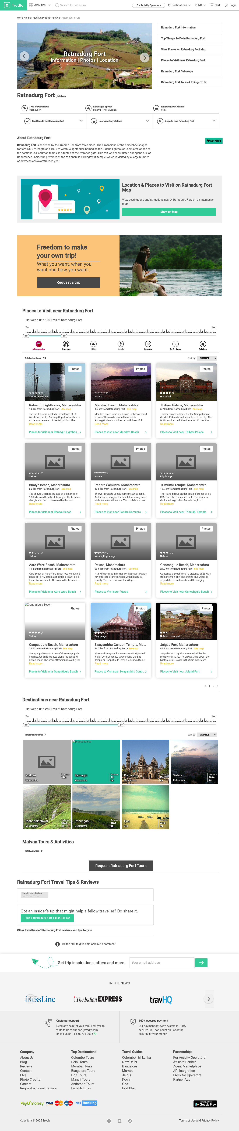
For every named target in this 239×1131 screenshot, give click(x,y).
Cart (217, 5)
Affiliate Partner (184, 1062)
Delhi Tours (79, 1062)
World (20, 17)
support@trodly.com (85, 1030)
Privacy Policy (210, 1120)
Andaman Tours (82, 1084)
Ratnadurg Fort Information (178, 27)
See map (66, 409)
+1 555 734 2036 (83, 1034)
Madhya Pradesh (42, 17)
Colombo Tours (82, 1058)
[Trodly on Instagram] (119, 1121)
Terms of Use (187, 1120)
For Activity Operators (148, 5)
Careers (25, 1084)
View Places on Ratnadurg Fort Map (183, 49)
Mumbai (128, 1071)
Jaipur (126, 1075)
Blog (23, 1062)
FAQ (23, 1075)
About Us (27, 1058)
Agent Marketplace (187, 1066)
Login (233, 5)
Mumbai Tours (82, 1066)
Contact (25, 1071)
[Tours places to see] (13, 5)
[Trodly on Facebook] (109, 1121)
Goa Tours (78, 1075)
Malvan (57, 17)
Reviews (26, 1066)
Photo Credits (30, 1079)
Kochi (126, 1079)
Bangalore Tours (83, 1071)
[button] (200, 5)
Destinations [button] (179, 5)
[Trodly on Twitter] (130, 1121)
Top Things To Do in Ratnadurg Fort (183, 38)
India (28, 17)
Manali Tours (80, 1079)
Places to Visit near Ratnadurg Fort (183, 60)
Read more (35, 424)
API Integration (184, 1071)
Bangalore (129, 1066)
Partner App (182, 1079)
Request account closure (38, 1088)
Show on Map (169, 211)
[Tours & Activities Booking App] (168, 1103)
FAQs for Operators (187, 1075)
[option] (56, 999)
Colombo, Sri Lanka (136, 1058)
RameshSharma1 (126, 86)
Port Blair (129, 1088)
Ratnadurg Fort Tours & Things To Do (184, 82)
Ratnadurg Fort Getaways (177, 71)
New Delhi (129, 1062)
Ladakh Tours (81, 1088)
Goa (125, 1084)
